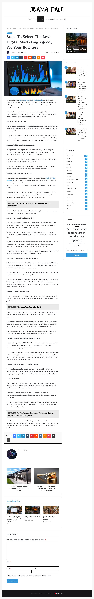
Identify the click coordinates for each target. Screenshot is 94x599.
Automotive (70, 194)
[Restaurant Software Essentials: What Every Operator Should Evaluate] (14, 510)
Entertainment (71, 188)
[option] (78, 43)
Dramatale (70, 155)
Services (69, 200)
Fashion (69, 170)
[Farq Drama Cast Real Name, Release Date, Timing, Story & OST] (71, 84)
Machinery (70, 206)
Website (36, 569)
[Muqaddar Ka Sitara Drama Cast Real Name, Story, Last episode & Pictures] (71, 99)
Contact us (59, 19)
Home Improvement (73, 179)
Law (68, 185)
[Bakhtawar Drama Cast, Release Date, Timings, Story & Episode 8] (71, 70)
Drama (35, 19)
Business (40, 19)
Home (29, 19)
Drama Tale (59, 593)
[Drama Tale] (47, 9)
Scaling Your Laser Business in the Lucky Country (50, 517)
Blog (68, 164)
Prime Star (13, 52)
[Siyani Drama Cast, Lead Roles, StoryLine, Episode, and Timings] (71, 115)
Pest (68, 209)
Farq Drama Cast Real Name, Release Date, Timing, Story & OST (82, 86)
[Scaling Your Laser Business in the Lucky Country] (51, 510)
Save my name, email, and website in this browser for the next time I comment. (30, 575)
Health (69, 167)
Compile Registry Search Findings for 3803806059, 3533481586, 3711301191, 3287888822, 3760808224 (77, 46)
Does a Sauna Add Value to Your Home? (32, 517)
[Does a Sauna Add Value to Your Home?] (32, 510)
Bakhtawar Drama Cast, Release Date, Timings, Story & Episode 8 (82, 72)
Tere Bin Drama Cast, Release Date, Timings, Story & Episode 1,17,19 (82, 133)
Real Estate (70, 182)
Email (9, 569)
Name (9, 562)
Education (51, 19)
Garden (69, 197)
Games (69, 191)
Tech (45, 19)
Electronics (70, 203)
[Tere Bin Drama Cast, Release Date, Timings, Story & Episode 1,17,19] (71, 131)
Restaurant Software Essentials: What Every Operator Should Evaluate (14, 518)
